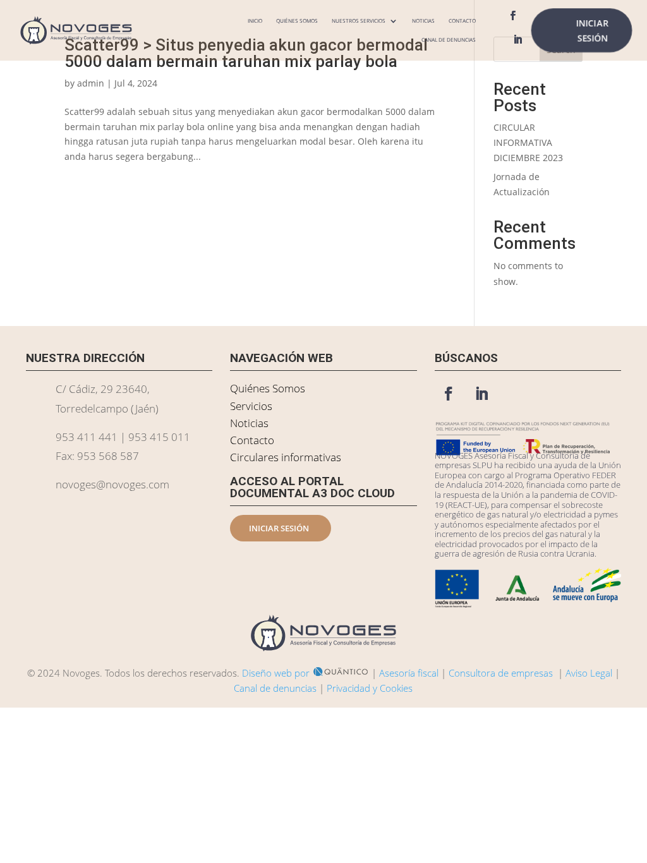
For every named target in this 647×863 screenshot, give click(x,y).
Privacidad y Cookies (370, 688)
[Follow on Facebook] (513, 15)
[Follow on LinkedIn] (518, 39)
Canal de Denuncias (448, 39)
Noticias (423, 20)
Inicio (255, 20)
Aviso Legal (588, 673)
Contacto (462, 20)
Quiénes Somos (297, 20)
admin (90, 83)
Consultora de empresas (501, 673)
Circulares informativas (285, 457)
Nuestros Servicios (358, 20)
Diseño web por (276, 673)
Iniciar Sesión (592, 30)
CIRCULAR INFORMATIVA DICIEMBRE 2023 (528, 142)
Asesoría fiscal (408, 673)
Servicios (251, 406)
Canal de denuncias (275, 688)
